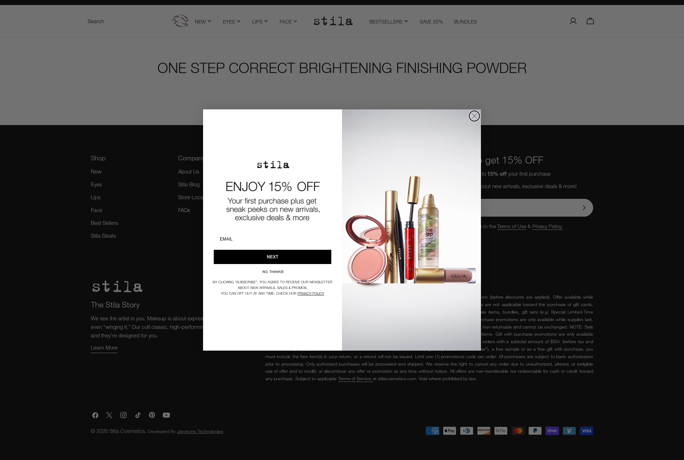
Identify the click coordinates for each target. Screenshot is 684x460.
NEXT (272, 256)
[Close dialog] (474, 116)
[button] (272, 272)
